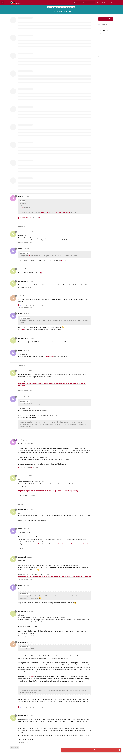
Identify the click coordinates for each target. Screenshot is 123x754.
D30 (22, 208)
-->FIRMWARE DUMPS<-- (26, 218)
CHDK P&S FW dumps (63, 212)
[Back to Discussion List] (2, 2)
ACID (62, 260)
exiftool (23, 330)
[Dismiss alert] (119, 750)
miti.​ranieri (25, 253)
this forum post (46, 212)
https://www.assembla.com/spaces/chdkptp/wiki (73, 544)
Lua (40, 218)
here (39, 544)
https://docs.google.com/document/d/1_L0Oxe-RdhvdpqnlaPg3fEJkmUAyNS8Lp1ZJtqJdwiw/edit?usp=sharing (54, 576)
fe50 (23, 201)
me (43, 218)
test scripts (50, 356)
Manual (36, 218)
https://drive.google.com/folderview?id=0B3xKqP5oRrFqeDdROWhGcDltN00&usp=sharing (48, 491)
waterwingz (26, 318)
